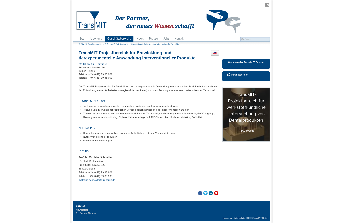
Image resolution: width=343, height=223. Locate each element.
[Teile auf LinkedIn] (211, 193)
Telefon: (83, 74)
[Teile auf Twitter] (205, 193)
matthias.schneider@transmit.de (97, 179)
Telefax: (83, 77)
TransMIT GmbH (260, 218)
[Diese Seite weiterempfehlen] (216, 193)
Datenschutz (239, 218)
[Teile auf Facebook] (200, 193)
